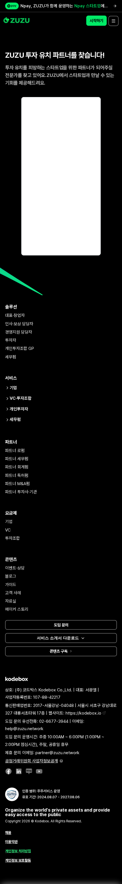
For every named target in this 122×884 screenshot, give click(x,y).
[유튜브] (39, 772)
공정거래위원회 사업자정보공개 (31, 760)
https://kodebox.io (84, 713)
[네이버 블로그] (29, 772)
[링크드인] (18, 772)
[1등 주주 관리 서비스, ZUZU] (16, 21)
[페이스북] (8, 772)
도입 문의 (61, 625)
